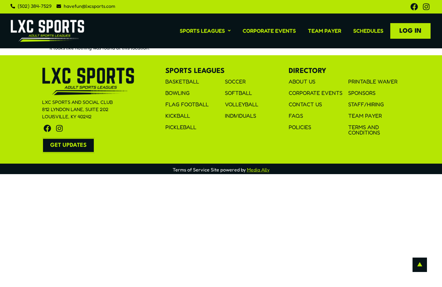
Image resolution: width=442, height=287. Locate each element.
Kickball (177, 115)
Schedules (368, 30)
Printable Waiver (372, 81)
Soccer (235, 81)
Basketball (182, 81)
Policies (300, 127)
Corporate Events (269, 30)
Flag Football (187, 104)
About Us (302, 81)
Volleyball (241, 104)
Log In (410, 31)
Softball (238, 92)
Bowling (177, 92)
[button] (205, 30)
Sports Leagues (202, 30)
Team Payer (324, 30)
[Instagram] (426, 7)
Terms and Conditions (364, 130)
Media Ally (258, 170)
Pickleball (180, 127)
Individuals (240, 115)
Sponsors (362, 92)
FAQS (296, 115)
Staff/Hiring (366, 104)
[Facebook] (414, 7)
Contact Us (305, 104)
